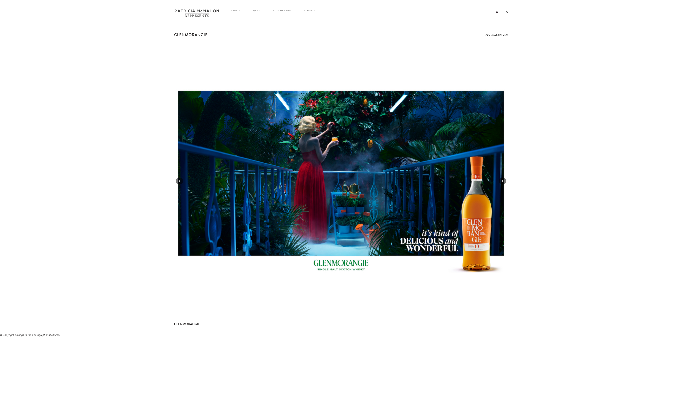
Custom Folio (282, 10)
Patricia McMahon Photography (197, 13)
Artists (235, 10)
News (256, 10)
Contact (309, 10)
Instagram (497, 12)
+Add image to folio (496, 34)
